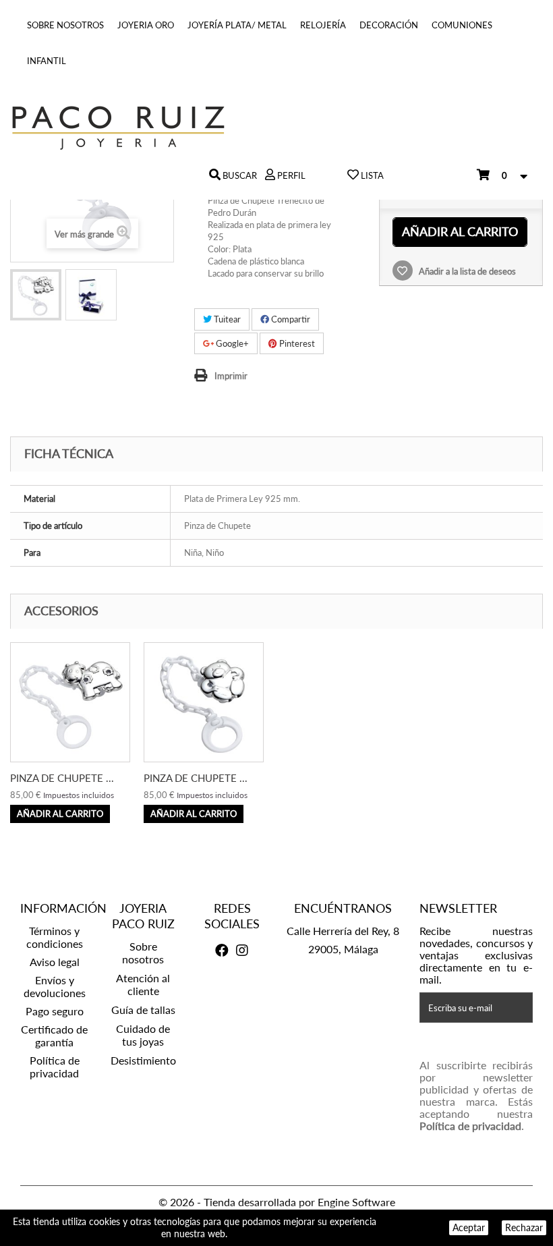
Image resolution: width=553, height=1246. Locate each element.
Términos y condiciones (54, 937)
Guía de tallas (143, 1009)
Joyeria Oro (145, 25)
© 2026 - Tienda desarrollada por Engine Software (276, 1201)
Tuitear (226, 319)
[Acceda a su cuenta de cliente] (270, 175)
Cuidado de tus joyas (143, 1035)
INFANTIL (46, 60)
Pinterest (296, 343)
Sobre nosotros (65, 25)
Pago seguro (55, 1010)
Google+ (231, 343)
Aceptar (469, 1227)
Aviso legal (55, 961)
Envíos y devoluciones (55, 986)
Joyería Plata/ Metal (237, 25)
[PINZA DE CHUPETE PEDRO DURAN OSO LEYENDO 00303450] (204, 702)
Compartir (289, 319)
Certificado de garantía (54, 1035)
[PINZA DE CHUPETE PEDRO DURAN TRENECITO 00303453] (36, 295)
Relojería (323, 25)
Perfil (290, 175)
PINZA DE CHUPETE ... (62, 778)
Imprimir (231, 375)
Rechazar (524, 1227)
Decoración (388, 25)
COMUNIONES (462, 25)
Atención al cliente (143, 984)
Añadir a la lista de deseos (466, 271)
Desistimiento (143, 1060)
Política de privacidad (55, 1066)
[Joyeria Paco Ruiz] (276, 128)
